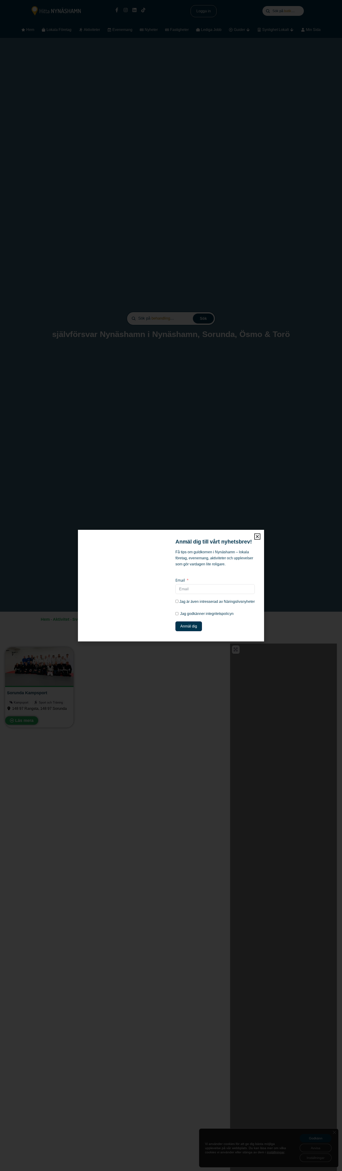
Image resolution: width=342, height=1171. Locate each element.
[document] (171, 585)
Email (180, 580)
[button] (257, 536)
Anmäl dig (188, 626)
